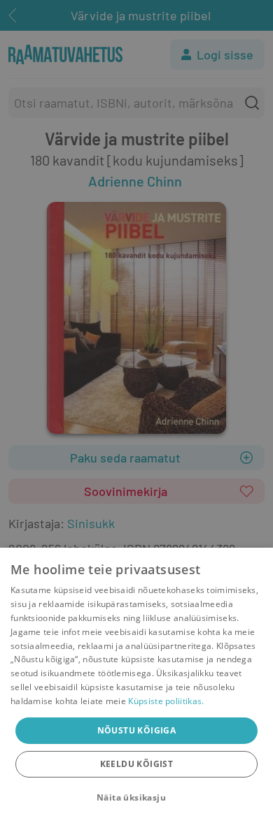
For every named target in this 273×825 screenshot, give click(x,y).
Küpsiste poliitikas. (166, 701)
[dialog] (136, 686)
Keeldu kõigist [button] (137, 764)
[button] (136, 798)
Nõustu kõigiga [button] (136, 730)
